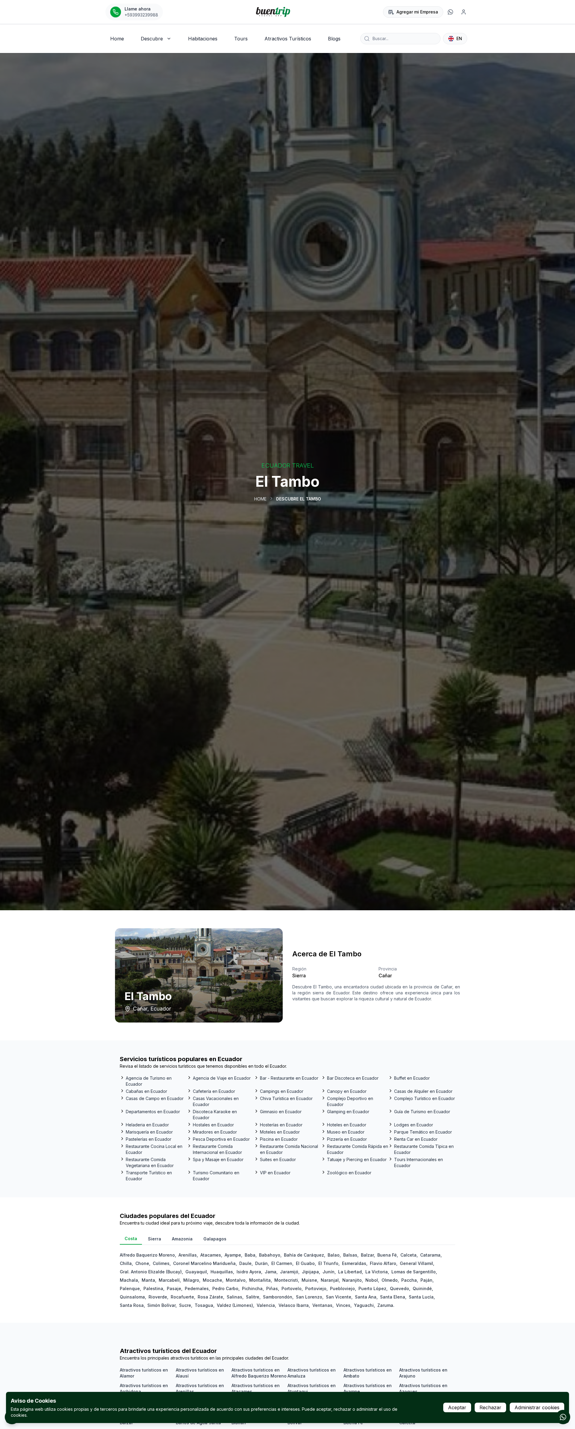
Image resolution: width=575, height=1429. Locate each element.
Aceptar (457, 1407)
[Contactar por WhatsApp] (563, 1417)
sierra (154, 1238)
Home (260, 498)
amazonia (182, 1238)
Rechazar (490, 1407)
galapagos (214, 1238)
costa (131, 1238)
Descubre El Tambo (298, 498)
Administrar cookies (537, 1407)
